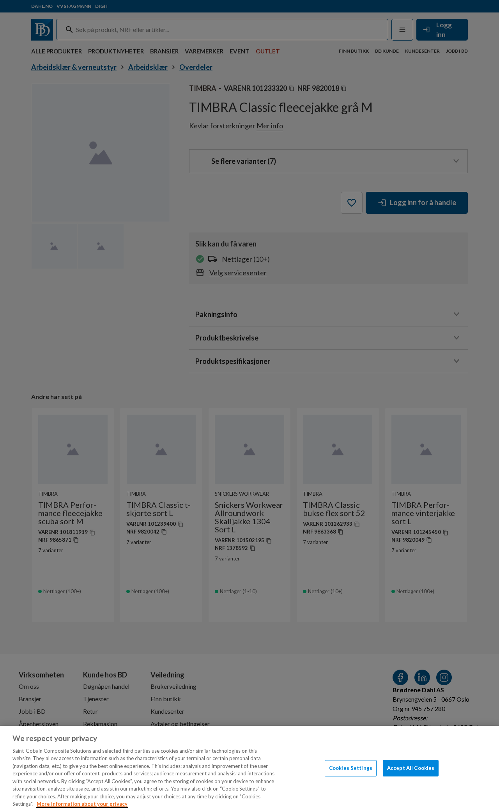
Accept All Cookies (410, 768)
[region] (249, 769)
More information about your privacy (82, 804)
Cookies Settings (350, 768)
